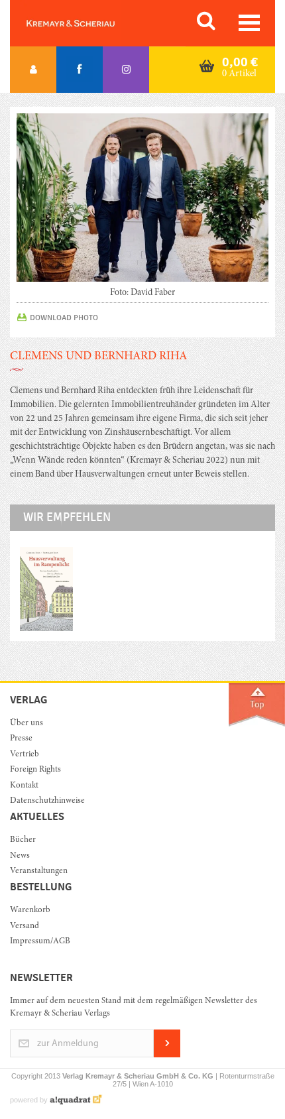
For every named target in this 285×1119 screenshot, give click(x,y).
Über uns (26, 723)
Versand (24, 926)
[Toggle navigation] (249, 23)
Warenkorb (30, 910)
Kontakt (24, 786)
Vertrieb (24, 754)
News (20, 856)
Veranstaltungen (39, 871)
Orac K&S (86, 23)
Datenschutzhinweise (47, 801)
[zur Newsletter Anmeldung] (167, 1055)
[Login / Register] (33, 69)
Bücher (23, 840)
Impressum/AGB (40, 941)
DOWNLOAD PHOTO (64, 317)
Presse (21, 739)
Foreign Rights (35, 770)
